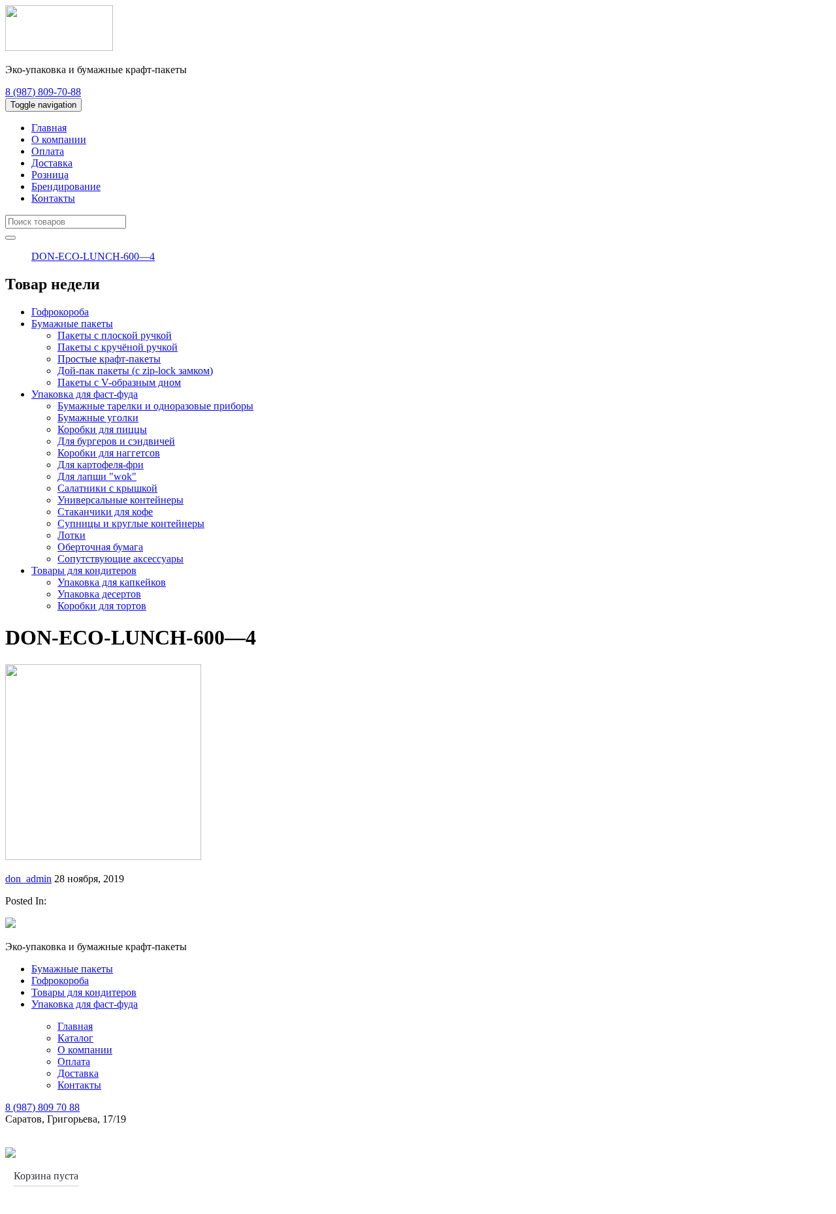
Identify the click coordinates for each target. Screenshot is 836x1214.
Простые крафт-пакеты (109, 358)
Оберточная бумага (100, 546)
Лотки (71, 535)
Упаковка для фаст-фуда (84, 394)
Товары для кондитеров (84, 570)
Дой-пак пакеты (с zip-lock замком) (135, 370)
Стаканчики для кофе (105, 511)
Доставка (51, 162)
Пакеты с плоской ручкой (114, 335)
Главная (49, 127)
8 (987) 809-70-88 (43, 91)
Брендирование (66, 186)
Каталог (75, 1038)
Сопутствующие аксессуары (120, 558)
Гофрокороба (60, 311)
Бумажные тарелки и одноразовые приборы (155, 405)
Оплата (47, 151)
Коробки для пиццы (102, 429)
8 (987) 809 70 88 (42, 1107)
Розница (50, 174)
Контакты (53, 198)
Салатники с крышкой (107, 488)
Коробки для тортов (101, 605)
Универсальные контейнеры (120, 499)
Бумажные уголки (97, 417)
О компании (58, 139)
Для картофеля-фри (100, 464)
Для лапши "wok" (97, 476)
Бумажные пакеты (72, 323)
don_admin (28, 878)
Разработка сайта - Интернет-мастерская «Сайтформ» (136, 1153)
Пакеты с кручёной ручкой (117, 347)
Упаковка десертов (99, 593)
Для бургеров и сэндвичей (116, 441)
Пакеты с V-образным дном (119, 382)
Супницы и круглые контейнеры (130, 523)
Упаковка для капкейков (111, 582)
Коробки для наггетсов (108, 452)
